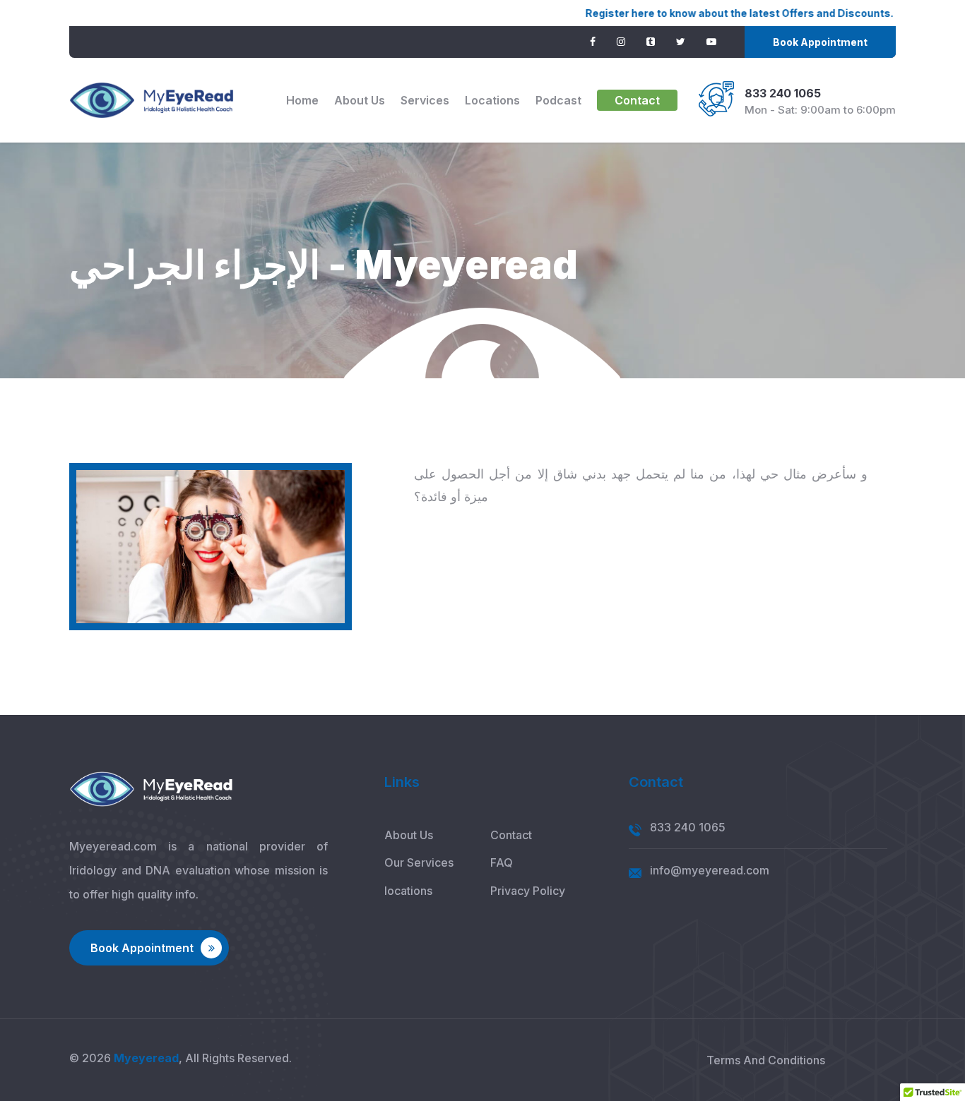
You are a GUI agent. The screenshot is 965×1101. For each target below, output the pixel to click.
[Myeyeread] (151, 100)
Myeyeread (146, 1058)
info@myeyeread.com (709, 870)
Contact (637, 100)
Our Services (419, 862)
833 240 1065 (783, 93)
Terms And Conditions (765, 1060)
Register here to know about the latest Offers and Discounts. (699, 13)
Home (302, 100)
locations (492, 100)
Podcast (558, 100)
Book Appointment (820, 42)
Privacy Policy (527, 891)
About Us (359, 100)
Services (425, 100)
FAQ (501, 862)
